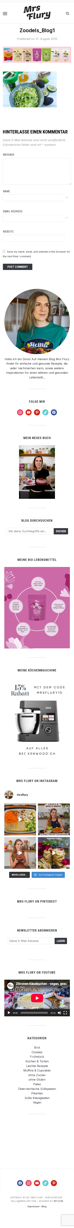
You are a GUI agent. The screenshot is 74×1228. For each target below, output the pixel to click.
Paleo (37, 1084)
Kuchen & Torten (37, 1061)
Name (6, 191)
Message (8, 154)
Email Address (12, 211)
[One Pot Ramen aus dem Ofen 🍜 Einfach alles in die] (20, 819)
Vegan (37, 1102)
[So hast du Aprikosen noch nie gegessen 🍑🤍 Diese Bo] (20, 853)
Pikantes (37, 1093)
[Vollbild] (65, 1013)
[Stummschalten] (59, 1013)
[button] (5, 13)
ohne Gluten (37, 1079)
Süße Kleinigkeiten (37, 1098)
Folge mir (37, 401)
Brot (37, 1047)
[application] (37, 998)
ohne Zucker (37, 1075)
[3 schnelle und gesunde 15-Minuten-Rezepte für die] (54, 819)
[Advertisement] (37, 1141)
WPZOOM (58, 1201)
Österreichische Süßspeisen (37, 1089)
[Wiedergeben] (9, 1013)
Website (8, 231)
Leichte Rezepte (37, 1066)
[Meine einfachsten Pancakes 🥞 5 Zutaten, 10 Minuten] (54, 853)
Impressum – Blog (37, 1206)
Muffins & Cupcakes (37, 1070)
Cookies (37, 1052)
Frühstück (37, 1056)
